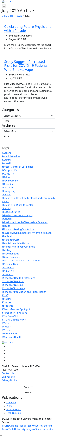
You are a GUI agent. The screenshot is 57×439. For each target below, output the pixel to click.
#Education (8, 187)
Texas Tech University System (36, 425)
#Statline (7, 298)
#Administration (11, 156)
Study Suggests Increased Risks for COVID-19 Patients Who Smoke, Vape (26, 65)
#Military (7, 250)
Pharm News (13, 409)
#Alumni (6, 159)
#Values (6, 323)
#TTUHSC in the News (14, 319)
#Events (6, 194)
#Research (7, 274)
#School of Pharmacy (13, 288)
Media (28, 392)
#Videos (6, 326)
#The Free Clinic (10, 316)
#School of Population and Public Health (24, 291)
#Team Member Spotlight (16, 309)
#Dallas (6, 177)
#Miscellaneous (10, 253)
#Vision (6, 330)
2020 (19, 15)
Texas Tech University (13, 429)
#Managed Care (10, 239)
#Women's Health (11, 337)
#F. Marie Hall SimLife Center (17, 205)
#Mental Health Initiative (15, 243)
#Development (10, 180)
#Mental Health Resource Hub (18, 246)
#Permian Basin (10, 264)
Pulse (9, 406)
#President (8, 267)
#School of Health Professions (18, 278)
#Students (7, 305)
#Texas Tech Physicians (14, 312)
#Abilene (6, 152)
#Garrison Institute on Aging (17, 215)
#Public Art (8, 271)
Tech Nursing (13, 413)
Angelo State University (40, 429)
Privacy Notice (9, 380)
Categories (10, 110)
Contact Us (8, 373)
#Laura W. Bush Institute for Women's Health (27, 232)
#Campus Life (9, 170)
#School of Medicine (13, 281)
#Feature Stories (11, 211)
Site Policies (8, 376)
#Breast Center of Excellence (17, 166)
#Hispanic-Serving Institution (18, 229)
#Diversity (7, 184)
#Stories (6, 302)
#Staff (5, 295)
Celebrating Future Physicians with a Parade (27, 28)
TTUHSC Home (10, 425)
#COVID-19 (8, 173)
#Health (6, 225)
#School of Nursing (12, 284)
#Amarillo (7, 163)
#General (7, 218)
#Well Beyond (9, 333)
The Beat (11, 402)
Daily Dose (7, 15)
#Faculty (6, 208)
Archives (8, 125)
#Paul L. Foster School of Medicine (21, 260)
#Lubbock (7, 236)
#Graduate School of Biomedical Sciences (25, 222)
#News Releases (11, 257)
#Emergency (9, 191)
